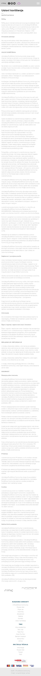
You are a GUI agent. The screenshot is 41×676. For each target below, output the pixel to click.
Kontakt (20, 618)
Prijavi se (20, 609)
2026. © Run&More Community (20, 671)
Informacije (20, 647)
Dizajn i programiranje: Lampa (20, 673)
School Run (20, 639)
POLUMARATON (20, 627)
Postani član (20, 607)
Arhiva (21, 641)
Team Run (20, 632)
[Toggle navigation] (38, 3)
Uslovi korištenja (20, 621)
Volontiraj (20, 612)
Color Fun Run (20, 634)
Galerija (20, 616)
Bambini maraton (20, 636)
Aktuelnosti (20, 614)
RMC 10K (20, 629)
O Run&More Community (20, 605)
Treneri (20, 652)
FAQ (20, 654)
